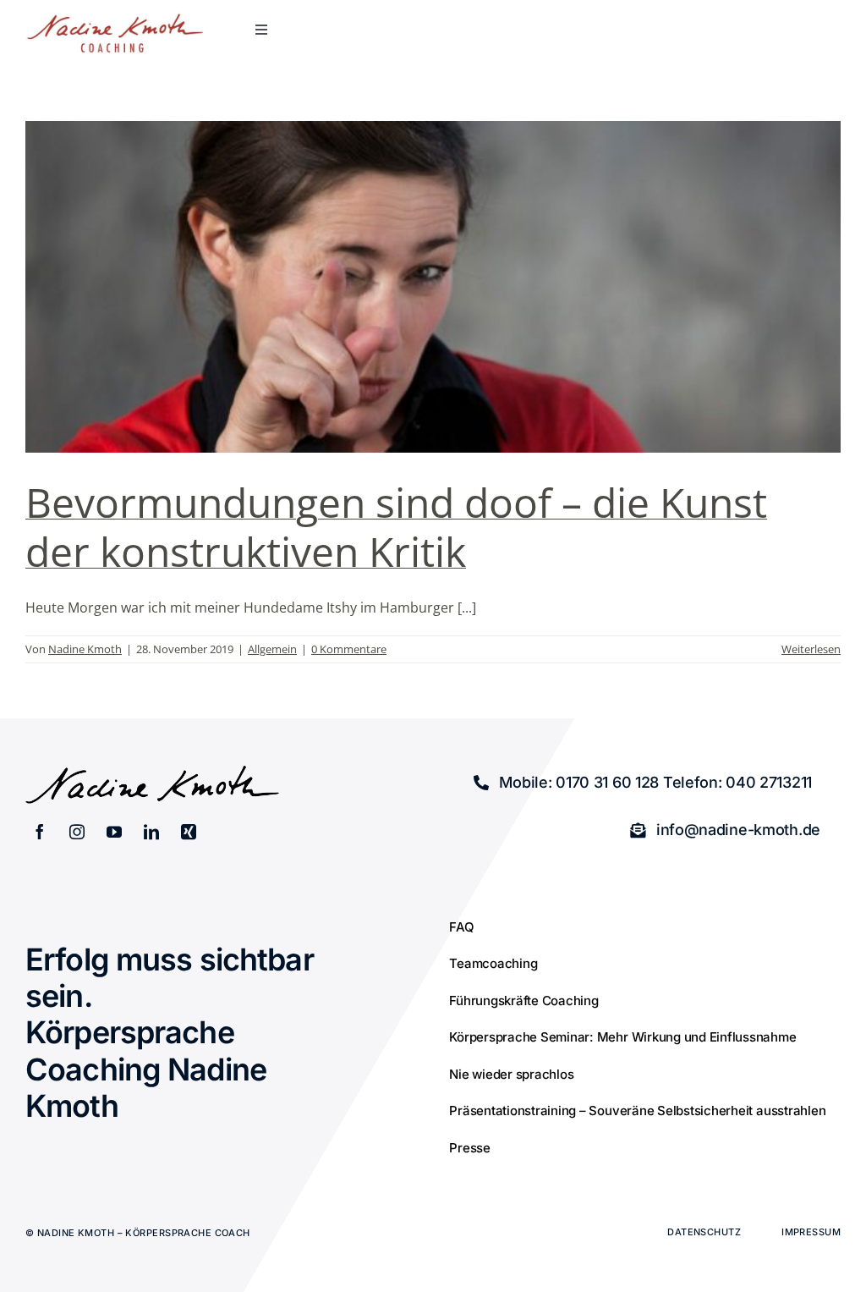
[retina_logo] (115, 19)
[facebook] (39, 831)
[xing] (188, 831)
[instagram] (77, 831)
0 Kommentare (348, 649)
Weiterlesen (811, 649)
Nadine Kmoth (85, 649)
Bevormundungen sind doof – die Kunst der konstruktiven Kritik (396, 527)
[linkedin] (151, 831)
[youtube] (114, 831)
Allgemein (272, 649)
